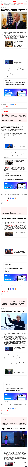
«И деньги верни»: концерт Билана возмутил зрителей (5, 420)
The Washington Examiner (12, 225)
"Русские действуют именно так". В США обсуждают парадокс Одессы (5, 304)
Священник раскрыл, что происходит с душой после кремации (22, 116)
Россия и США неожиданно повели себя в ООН (13, 116)
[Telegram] (12, 104)
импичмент (5, 377)
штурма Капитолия (23, 377)
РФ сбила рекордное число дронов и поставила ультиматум (22, 420)
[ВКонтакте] (14, 104)
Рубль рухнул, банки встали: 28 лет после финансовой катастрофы (5, 120)
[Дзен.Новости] (8, 104)
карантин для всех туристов (20, 74)
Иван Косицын (6, 401)
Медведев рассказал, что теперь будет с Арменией (13, 304)
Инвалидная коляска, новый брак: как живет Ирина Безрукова (13, 301)
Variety (8, 455)
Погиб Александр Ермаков (21, 213)
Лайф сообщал (8, 167)
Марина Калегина (6, 191)
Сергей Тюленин (6, 97)
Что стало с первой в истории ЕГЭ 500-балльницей (5, 210)
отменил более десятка (20, 75)
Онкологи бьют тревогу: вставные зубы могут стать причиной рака (13, 213)
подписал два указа (14, 67)
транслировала (6, 38)
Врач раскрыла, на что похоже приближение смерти (22, 120)
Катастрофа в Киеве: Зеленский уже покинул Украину (13, 120)
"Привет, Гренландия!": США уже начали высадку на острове (5, 116)
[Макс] (10, 104)
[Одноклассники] (15, 104)
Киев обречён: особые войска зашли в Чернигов (5, 213)
